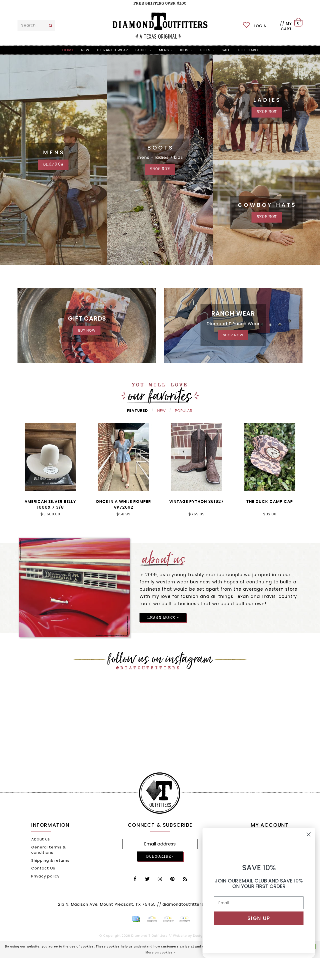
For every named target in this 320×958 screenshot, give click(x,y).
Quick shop (50, 500)
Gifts (205, 50)
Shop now (266, 112)
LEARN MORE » (163, 618)
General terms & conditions (48, 849)
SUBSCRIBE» (160, 857)
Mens (164, 50)
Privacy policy (45, 876)
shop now (53, 165)
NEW (85, 50)
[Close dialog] (308, 834)
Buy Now (87, 330)
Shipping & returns (50, 860)
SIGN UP (259, 918)
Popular (183, 410)
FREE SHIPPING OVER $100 (160, 4)
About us (40, 839)
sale (226, 50)
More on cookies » (161, 952)
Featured (137, 410)
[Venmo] (184, 919)
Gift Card (248, 50)
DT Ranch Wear (112, 50)
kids (184, 50)
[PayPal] (152, 919)
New (161, 410)
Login (260, 26)
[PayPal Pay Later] (168, 919)
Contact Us (43, 868)
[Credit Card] (136, 919)
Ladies (142, 50)
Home (68, 50)
